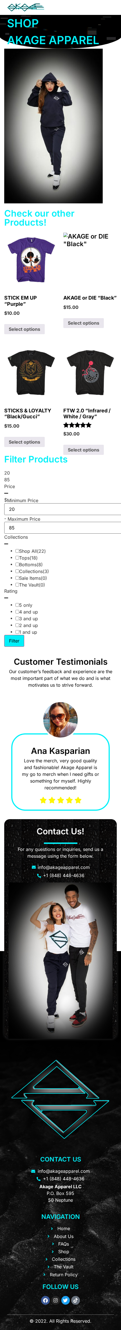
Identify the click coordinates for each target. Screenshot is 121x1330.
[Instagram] (55, 1300)
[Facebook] (45, 1300)
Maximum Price (24, 519)
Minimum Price (22, 500)
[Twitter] (65, 1300)
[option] (60, 754)
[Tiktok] (75, 1300)
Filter (14, 641)
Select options (24, 329)
